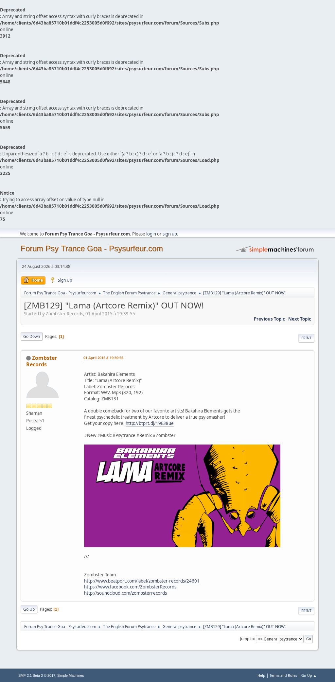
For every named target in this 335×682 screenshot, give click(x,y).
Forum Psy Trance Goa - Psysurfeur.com (92, 248)
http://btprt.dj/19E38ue (150, 423)
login (151, 234)
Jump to (247, 638)
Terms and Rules (283, 675)
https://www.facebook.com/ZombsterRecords (130, 587)
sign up (170, 234)
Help (261, 675)
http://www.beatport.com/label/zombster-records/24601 (142, 581)
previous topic (269, 319)
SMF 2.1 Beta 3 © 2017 (36, 675)
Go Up (29, 609)
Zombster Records (41, 361)
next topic (299, 319)
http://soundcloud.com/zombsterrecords (125, 593)
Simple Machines (70, 675)
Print (306, 338)
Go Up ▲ (309, 675)
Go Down (31, 336)
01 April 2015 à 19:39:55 (103, 357)
